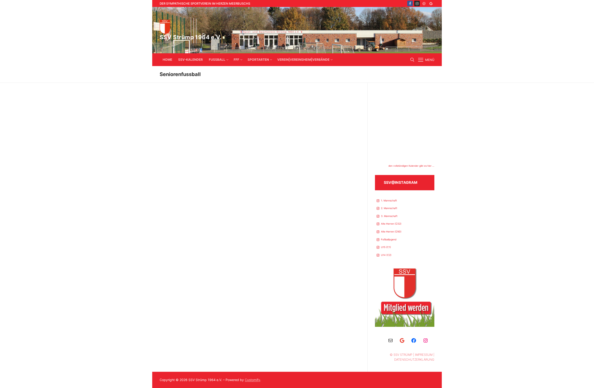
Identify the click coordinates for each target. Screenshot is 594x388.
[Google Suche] (431, 3)
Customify (252, 380)
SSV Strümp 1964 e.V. (191, 37)
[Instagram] (417, 3)
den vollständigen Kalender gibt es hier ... (411, 165)
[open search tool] (412, 60)
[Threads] (424, 3)
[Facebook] (410, 3)
